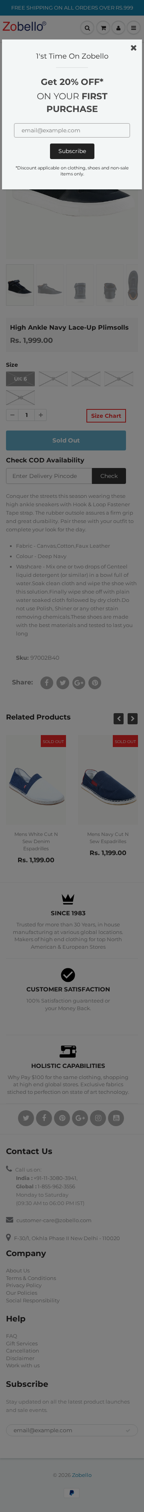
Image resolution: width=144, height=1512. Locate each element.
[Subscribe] (72, 151)
